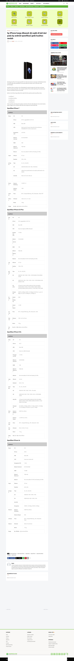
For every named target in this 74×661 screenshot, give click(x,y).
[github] (65, 654)
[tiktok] (64, 1)
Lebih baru (8, 609)
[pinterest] (62, 654)
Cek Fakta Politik (51, 634)
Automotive (42, 6)
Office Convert (29, 636)
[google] (67, 654)
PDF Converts (46, 3)
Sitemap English (51, 647)
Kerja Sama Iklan (52, 645)
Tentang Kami (27, 0)
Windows (16, 6)
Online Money (26, 3)
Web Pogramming (9, 644)
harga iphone (27, 553)
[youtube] (62, 1)
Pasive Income (8, 646)
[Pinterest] (26, 558)
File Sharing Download (31, 641)
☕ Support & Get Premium (56, 34)
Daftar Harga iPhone (15, 30)
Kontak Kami (32, 0)
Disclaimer (16, 0)
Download (37, 6)
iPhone (12, 6)
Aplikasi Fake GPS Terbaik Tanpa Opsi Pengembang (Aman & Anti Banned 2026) (62, 69)
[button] (64, 3)
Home (7, 0)
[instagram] (59, 654)
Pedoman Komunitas (52, 642)
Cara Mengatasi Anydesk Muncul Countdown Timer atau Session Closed (62, 89)
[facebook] (52, 654)
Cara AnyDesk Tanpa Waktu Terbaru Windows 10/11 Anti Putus (61, 83)
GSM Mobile (22, 6)
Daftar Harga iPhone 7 (21, 553)
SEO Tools (38, 3)
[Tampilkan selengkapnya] (30, 558)
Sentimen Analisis (30, 634)
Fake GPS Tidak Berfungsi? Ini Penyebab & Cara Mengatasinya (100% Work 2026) (62, 76)
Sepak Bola (50, 636)
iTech (20, 3)
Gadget (32, 3)
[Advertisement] (3, 21)
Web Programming (29, 6)
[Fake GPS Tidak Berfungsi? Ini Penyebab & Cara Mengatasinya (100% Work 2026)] (53, 76)
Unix (7, 641)
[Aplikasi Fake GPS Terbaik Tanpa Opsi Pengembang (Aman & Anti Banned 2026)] (53, 69)
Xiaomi (8, 6)
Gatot (13, 563)
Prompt (7, 643)
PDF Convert (29, 638)
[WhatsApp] (23, 558)
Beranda (8, 30)
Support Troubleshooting (53, 643)
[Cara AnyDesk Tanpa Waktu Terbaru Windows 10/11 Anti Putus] (53, 83)
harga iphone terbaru (40, 553)
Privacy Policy (11, 0)
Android (7, 636)
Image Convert (29, 639)
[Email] (28, 558)
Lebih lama (45, 609)
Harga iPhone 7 (33, 553)
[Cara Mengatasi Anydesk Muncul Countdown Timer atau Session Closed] (53, 89)
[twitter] (60, 1)
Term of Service (21, 0)
